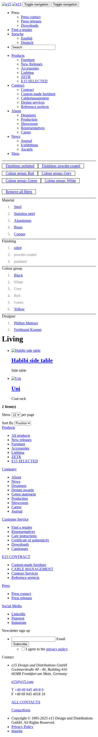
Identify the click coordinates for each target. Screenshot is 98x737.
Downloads (29, 25)
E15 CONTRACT (16, 557)
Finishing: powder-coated (61, 166)
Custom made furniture (38, 94)
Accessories (30, 68)
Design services (32, 102)
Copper (19, 234)
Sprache (17, 34)
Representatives (32, 128)
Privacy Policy (22, 727)
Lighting (27, 73)
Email (60, 639)
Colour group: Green (21, 181)
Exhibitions (29, 145)
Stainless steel (24, 214)
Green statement (23, 494)
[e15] (6, 4)
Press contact (30, 17)
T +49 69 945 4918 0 (27, 690)
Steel (17, 207)
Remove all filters (19, 192)
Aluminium (22, 221)
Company (9, 469)
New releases (21, 440)
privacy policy (56, 649)
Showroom (29, 124)
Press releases (31, 21)
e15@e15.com (22, 682)
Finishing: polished (20, 166)
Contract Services (24, 573)
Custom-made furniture (28, 565)
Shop (15, 154)
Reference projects (35, 107)
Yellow (19, 309)
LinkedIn (18, 614)
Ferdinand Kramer (28, 330)
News (15, 136)
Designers (28, 115)
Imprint (16, 731)
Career (26, 132)
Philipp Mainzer (26, 323)
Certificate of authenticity (30, 540)
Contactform (20, 710)
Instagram (18, 623)
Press (6, 586)
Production (29, 119)
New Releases (31, 64)
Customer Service (15, 519)
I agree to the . (47, 649)
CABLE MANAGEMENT (32, 569)
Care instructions (24, 536)
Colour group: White (60, 181)
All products (20, 435)
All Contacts (25, 702)
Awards (27, 149)
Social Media (12, 606)
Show (6, 415)
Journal (26, 141)
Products (17, 56)
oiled (17, 248)
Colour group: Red (20, 173)
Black (18, 275)
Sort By (8, 423)
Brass (18, 227)
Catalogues (19, 549)
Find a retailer (21, 30)
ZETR (26, 77)
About (16, 111)
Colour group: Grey (56, 173)
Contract (17, 85)
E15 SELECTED (34, 81)
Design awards (22, 490)
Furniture (28, 60)
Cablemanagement (35, 98)
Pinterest (17, 618)
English (26, 38)
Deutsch (27, 42)
